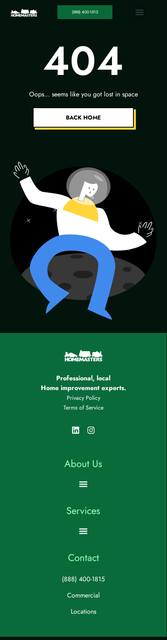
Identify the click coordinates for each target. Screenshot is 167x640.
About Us (83, 464)
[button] (139, 12)
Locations (83, 611)
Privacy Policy (83, 398)
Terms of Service (83, 407)
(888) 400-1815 (83, 579)
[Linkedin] (76, 430)
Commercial (83, 595)
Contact (83, 557)
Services (83, 510)
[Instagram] (91, 430)
